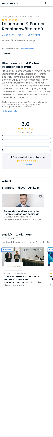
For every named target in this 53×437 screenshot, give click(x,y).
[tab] (7, 53)
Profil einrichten (27, 48)
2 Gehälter (8, 34)
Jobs (20, 34)
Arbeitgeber (8, 16)
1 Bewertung (33, 34)
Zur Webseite (11, 111)
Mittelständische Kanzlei (27, 16)
